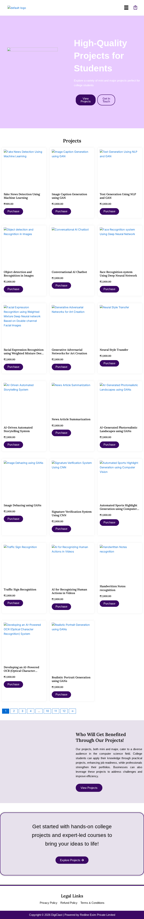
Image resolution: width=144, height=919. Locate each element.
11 (55, 711)
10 (47, 711)
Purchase (13, 211)
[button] (126, 8)
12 (64, 711)
